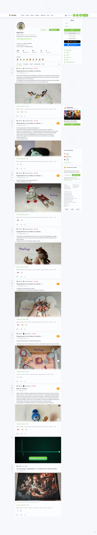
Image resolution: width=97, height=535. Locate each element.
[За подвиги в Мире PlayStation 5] (43, 59)
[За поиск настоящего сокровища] (27, 59)
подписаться (76, 175)
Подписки (37, 15)
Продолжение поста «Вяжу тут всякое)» (28, 71)
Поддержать (44, 29)
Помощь (65, 184)
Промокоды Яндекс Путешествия (70, 198)
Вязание (51, 109)
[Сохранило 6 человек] (21, 433)
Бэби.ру (65, 206)
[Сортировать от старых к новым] (59, 64)
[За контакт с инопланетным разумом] (33, 59)
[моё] (31, 64)
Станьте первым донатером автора (24, 38)
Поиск (43, 64)
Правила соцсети (76, 184)
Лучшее (27, 15)
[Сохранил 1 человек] (21, 168)
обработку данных (72, 179)
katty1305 (20, 68)
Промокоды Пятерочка (68, 195)
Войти (85, 15)
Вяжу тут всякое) (21, 388)
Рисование (31, 507)
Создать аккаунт (72, 33)
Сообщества (43, 15)
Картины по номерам (23, 507)
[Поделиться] (24, 116)
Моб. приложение (67, 188)
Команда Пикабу (67, 187)
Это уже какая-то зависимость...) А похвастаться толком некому (36, 469)
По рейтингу (26, 64)
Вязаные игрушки (28, 109)
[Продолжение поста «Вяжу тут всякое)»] (42, 123)
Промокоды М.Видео (68, 194)
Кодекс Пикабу (67, 186)
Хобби (54, 109)
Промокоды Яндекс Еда (68, 199)
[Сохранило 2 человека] (21, 329)
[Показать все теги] (57, 109)
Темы (52, 15)
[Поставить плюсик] (12, 68)
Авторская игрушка (36, 109)
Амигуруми (21, 109)
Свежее (32, 15)
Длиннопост (50, 507)
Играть (72, 124)
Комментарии (37, 64)
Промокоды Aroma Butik (68, 197)
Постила (65, 203)
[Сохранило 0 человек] (21, 116)
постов (26, 45)
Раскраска (36, 507)
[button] (29, 52)
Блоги (48, 15)
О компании (75, 187)
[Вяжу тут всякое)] (42, 336)
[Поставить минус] (12, 73)
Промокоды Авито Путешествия (70, 202)
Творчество (41, 507)
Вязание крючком (44, 109)
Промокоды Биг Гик (67, 191)
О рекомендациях (76, 186)
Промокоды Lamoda (68, 193)
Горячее (22, 15)
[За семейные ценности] (21, 59)
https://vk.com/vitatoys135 (29, 34)
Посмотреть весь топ (68, 162)
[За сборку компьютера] (37, 59)
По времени (19, 64)
